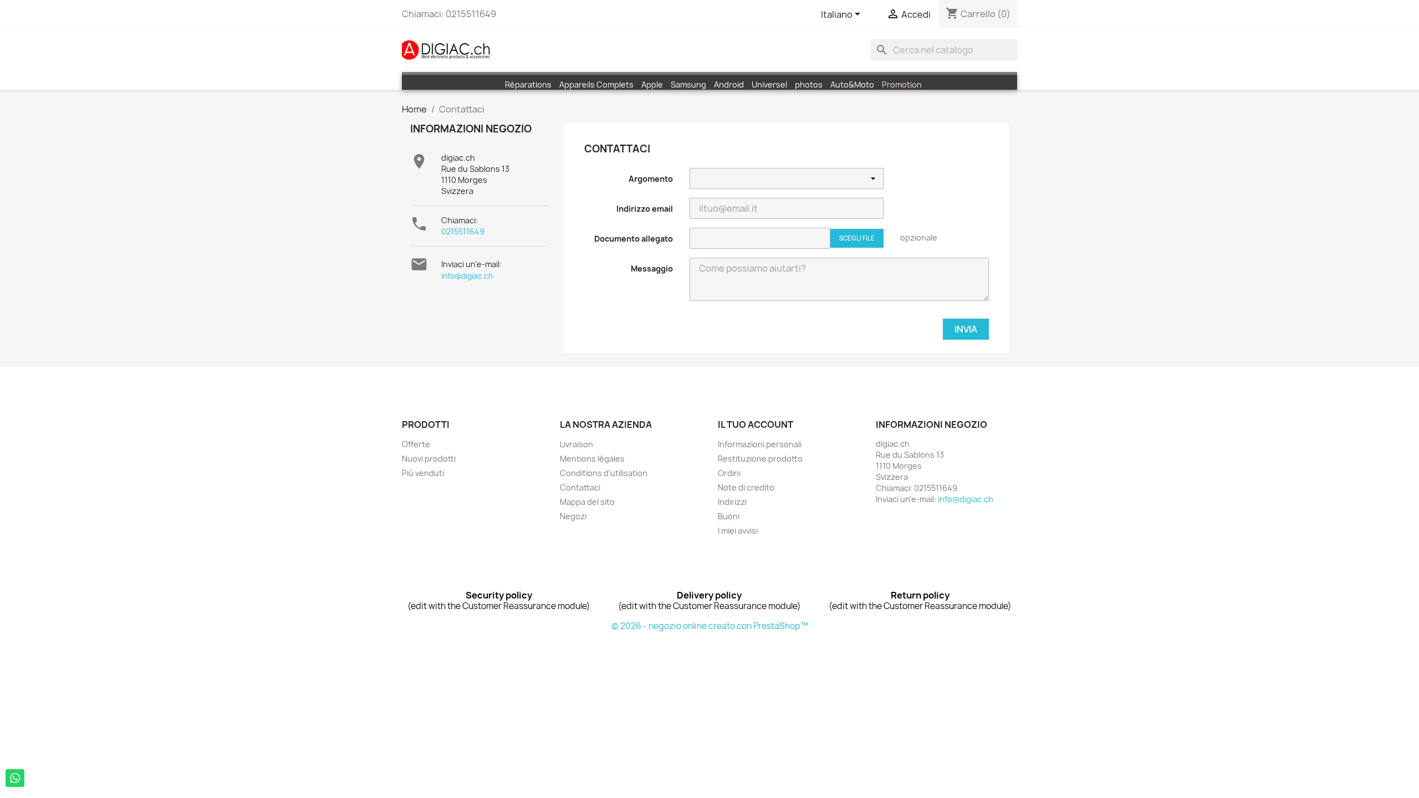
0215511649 (462, 231)
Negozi (573, 516)
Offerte (416, 444)
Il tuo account (755, 424)
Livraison (576, 444)
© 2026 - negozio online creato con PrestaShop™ (709, 626)
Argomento (651, 178)
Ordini (729, 473)
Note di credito (746, 487)
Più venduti (423, 473)
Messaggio (652, 268)
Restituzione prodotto (760, 458)
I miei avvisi (738, 530)
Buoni (728, 516)
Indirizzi (732, 502)
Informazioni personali (760, 444)
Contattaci (580, 487)
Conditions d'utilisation (603, 473)
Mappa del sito (587, 502)
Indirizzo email (644, 208)
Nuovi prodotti (429, 458)
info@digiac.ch (467, 276)
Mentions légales (592, 458)
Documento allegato (633, 238)
